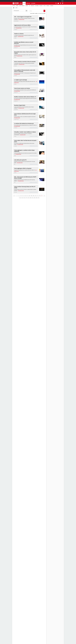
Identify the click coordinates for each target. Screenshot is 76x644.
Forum (21, 3)
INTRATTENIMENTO (22, 5)
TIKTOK (44, 5)
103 (31, 195)
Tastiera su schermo (19, 33)
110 (35, 195)
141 (38, 197)
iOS (29, 5)
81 (27, 195)
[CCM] (16, 3)
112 (39, 195)
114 (19, 197)
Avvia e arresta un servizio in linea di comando (25, 61)
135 (34, 197)
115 (22, 197)
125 (30, 197)
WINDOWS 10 (32, 5)
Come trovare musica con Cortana (22, 88)
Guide (24, 3)
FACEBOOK (47, 5)
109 (33, 195)
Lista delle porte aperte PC (20, 160)
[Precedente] (14, 196)
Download (28, 3)
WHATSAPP (40, 5)
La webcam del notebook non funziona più (24, 123)
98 (29, 195)
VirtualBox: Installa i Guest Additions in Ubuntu (25, 132)
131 (32, 197)
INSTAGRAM (36, 5)
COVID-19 (14, 5)
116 (24, 197)
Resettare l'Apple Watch (19, 105)
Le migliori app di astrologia (20, 79)
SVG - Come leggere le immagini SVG (22, 16)
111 (37, 195)
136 (36, 197)
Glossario (33, 3)
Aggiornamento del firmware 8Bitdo (22, 25)
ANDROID (27, 5)
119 (28, 197)
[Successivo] (44, 196)
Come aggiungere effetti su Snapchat (22, 168)
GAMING (17, 5)
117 (26, 197)
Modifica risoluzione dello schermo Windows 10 (25, 96)
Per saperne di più (21, 19)
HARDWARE (51, 5)
